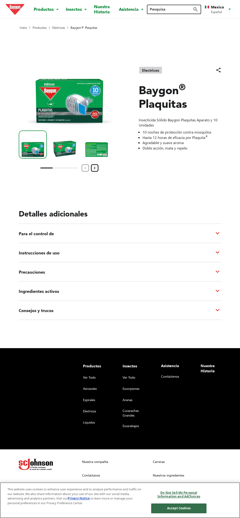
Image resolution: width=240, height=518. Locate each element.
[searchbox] (171, 9)
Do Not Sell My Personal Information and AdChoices (179, 495)
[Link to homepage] (15, 9)
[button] (218, 9)
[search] (195, 9)
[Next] (94, 168)
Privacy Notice (79, 498)
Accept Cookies (179, 508)
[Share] (218, 70)
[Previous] (85, 168)
